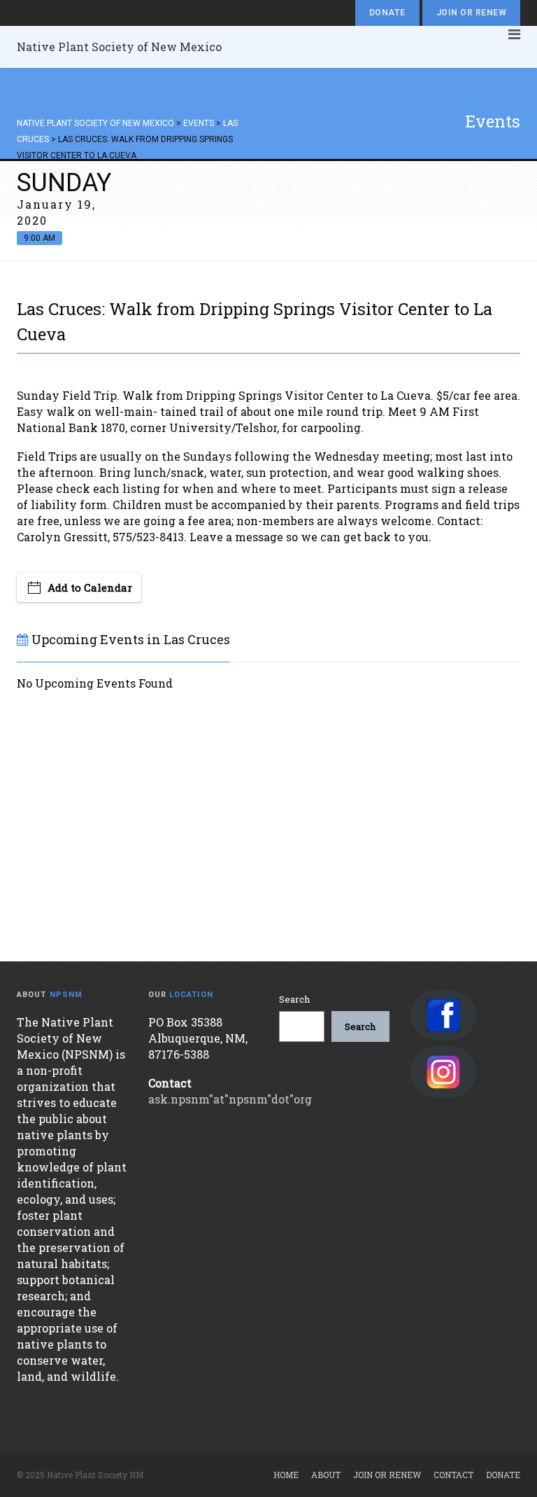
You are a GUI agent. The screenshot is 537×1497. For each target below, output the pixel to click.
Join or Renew (471, 13)
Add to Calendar (90, 587)
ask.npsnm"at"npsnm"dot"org (230, 1099)
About (326, 1474)
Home (286, 1474)
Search (294, 999)
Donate (387, 13)
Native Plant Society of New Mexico (119, 46)
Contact (453, 1474)
